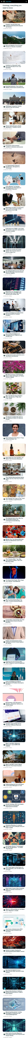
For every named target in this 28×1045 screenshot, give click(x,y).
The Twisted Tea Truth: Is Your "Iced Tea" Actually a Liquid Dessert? (15, 499)
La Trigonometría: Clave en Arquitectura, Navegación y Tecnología (13, 167)
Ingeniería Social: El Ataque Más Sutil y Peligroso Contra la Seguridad (15, 662)
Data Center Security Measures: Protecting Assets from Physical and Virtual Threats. (15, 1034)
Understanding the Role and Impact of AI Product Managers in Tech (15, 785)
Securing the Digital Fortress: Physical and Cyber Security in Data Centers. (15, 971)
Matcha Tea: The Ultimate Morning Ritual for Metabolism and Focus (14, 540)
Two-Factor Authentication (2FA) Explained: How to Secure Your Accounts (14, 930)
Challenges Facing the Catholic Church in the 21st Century (14, 107)
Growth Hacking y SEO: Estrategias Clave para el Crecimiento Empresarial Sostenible (15, 805)
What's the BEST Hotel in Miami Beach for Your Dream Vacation (14, 765)
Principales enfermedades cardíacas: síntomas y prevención (14, 146)
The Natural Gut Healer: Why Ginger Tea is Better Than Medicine (15, 581)
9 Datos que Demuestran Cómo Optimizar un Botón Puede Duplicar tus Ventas (15, 642)
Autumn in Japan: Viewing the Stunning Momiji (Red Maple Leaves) (15, 951)
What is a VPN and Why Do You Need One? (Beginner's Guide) (15, 910)
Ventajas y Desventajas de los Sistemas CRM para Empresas (13, 724)
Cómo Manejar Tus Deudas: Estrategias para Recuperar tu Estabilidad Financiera (13, 188)
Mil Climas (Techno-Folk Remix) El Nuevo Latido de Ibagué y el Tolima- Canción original (15, 376)
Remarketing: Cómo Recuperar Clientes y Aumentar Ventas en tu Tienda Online (14, 704)
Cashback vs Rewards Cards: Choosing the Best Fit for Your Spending (13, 66)
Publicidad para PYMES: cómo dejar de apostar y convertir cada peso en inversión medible (15, 230)
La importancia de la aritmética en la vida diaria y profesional (15, 355)
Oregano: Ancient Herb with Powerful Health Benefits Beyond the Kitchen (14, 26)
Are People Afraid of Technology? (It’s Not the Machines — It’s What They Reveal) (14, 847)
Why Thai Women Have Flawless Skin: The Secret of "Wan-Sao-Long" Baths (14, 397)
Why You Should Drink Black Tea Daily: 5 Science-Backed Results (14, 600)
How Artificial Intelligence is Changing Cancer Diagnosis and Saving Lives (14, 335)
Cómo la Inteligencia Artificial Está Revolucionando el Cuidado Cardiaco (14, 314)
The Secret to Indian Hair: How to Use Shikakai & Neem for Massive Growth (14, 418)
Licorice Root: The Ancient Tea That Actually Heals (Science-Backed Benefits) (15, 621)
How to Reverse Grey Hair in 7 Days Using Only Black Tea (15, 438)
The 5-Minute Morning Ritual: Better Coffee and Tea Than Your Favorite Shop (15, 479)
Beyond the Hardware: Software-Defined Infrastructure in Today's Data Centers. (14, 992)
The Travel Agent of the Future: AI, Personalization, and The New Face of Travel (15, 868)
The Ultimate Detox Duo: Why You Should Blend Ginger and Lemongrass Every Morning (14, 519)
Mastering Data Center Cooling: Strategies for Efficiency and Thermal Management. (14, 1013)
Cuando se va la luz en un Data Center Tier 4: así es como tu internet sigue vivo (13, 251)
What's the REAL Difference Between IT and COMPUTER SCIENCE (13, 745)
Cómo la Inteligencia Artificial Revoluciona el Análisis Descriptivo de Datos (15, 683)
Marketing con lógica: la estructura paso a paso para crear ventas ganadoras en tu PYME (15, 209)
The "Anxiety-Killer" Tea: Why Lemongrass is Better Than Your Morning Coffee (14, 560)
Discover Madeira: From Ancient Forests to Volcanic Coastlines (14, 46)
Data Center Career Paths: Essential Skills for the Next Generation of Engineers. (15, 889)
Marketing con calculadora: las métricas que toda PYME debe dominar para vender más (13, 293)
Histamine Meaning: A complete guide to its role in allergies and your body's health (15, 826)
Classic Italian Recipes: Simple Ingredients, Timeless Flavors (13, 126)
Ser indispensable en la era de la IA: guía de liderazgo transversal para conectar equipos (15, 272)
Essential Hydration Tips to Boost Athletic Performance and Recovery (15, 87)
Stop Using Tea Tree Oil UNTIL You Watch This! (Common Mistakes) (14, 458)
